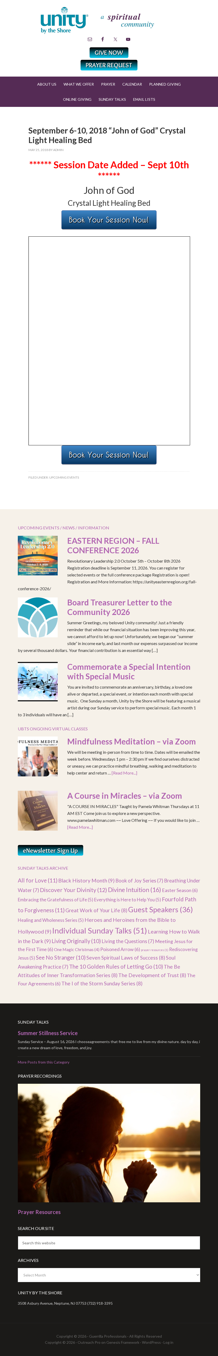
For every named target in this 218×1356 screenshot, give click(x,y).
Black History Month (86, 880)
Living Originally (76, 941)
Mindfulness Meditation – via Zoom (131, 741)
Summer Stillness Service (48, 1033)
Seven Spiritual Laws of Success (125, 958)
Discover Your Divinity (73, 889)
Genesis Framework (122, 1342)
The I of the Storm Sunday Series (101, 983)
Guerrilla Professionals (108, 1336)
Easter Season (180, 890)
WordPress (151, 1342)
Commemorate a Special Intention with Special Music (129, 671)
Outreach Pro (89, 1342)
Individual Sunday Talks (99, 930)
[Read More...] (124, 772)
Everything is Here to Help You (127, 899)
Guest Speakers (160, 909)
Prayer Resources (39, 1212)
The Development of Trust (152, 975)
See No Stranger (61, 957)
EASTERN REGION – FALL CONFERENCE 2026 (113, 545)
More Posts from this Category (43, 1062)
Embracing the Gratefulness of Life (55, 899)
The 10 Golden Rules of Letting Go (116, 966)
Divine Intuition (134, 889)
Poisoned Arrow (120, 949)
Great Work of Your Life (96, 910)
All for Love (37, 880)
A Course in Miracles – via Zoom (124, 795)
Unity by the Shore (109, 20)
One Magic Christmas (76, 949)
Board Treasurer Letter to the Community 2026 (119, 607)
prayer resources (154, 950)
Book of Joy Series (139, 881)
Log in (168, 1342)
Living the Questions (128, 941)
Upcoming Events (64, 477)
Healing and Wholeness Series (51, 920)
